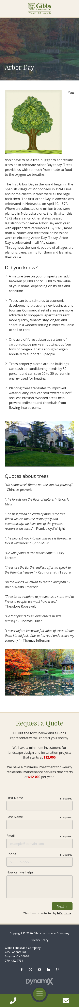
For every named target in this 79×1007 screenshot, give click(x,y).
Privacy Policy (39, 940)
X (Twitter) (31, 969)
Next (61, 906)
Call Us (13, 1000)
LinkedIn (48, 969)
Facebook (22, 969)
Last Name (14, 817)
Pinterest (57, 969)
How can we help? (19, 872)
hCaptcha (64, 913)
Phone (11, 854)
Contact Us (66, 1000)
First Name (14, 798)
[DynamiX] (39, 981)
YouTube (39, 969)
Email (10, 836)
